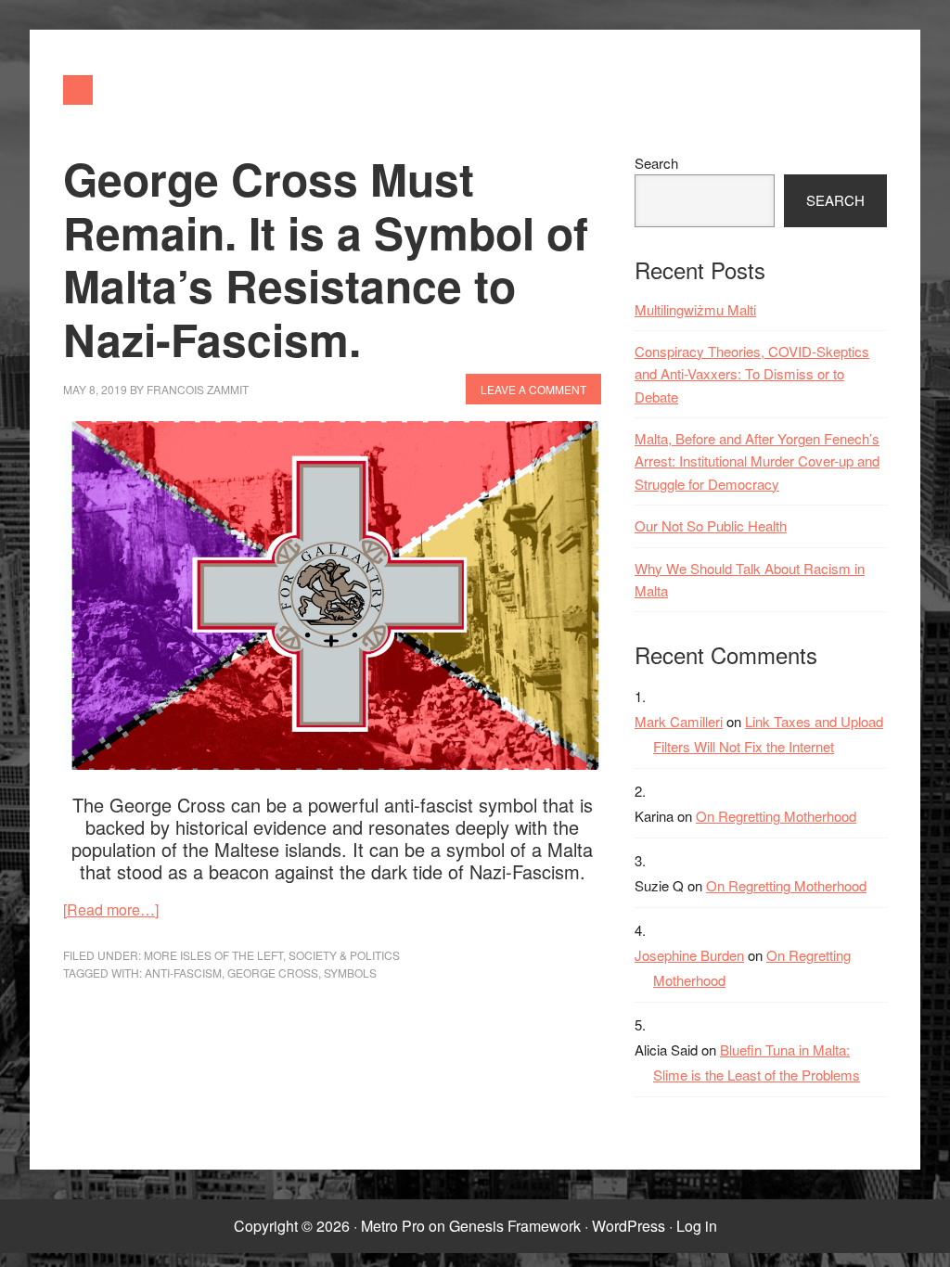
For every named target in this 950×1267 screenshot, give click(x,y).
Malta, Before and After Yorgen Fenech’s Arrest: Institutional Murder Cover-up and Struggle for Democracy (757, 461)
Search (656, 163)
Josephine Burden (689, 955)
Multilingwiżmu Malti (695, 309)
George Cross (272, 972)
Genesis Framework (515, 1225)
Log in (696, 1225)
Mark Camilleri (679, 721)
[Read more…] (111, 909)
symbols (350, 972)
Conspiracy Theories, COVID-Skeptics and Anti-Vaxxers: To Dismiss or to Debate (752, 373)
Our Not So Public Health (711, 525)
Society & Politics (344, 955)
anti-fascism (183, 972)
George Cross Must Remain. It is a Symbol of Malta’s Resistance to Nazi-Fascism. (325, 259)
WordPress (628, 1225)
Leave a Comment (533, 389)
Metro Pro (393, 1225)
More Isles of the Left (213, 955)
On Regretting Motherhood (776, 815)
